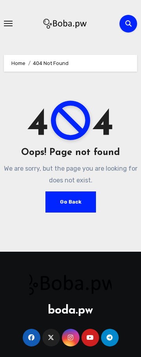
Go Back (70, 202)
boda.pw (70, 311)
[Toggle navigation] (8, 23)
